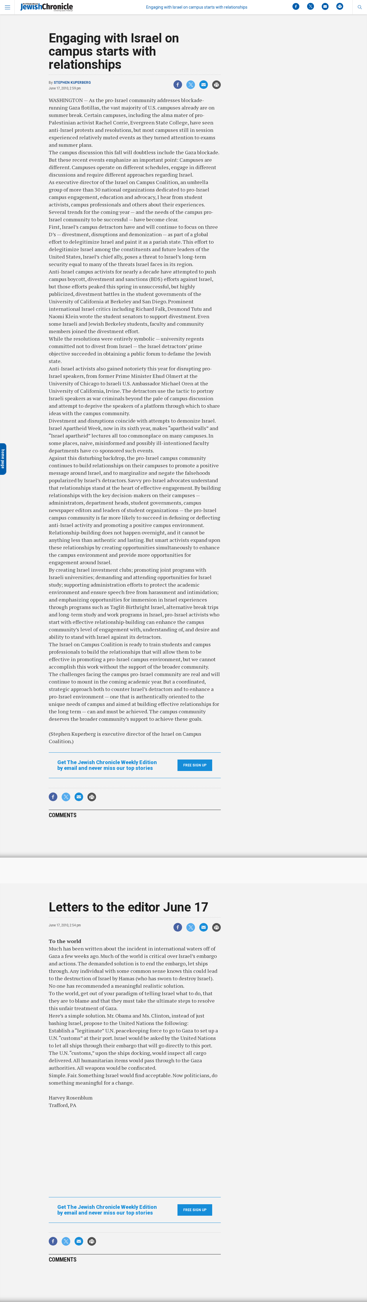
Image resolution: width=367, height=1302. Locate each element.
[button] (359, 7)
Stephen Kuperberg (72, 83)
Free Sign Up (194, 765)
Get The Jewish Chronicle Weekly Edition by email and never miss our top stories (107, 765)
